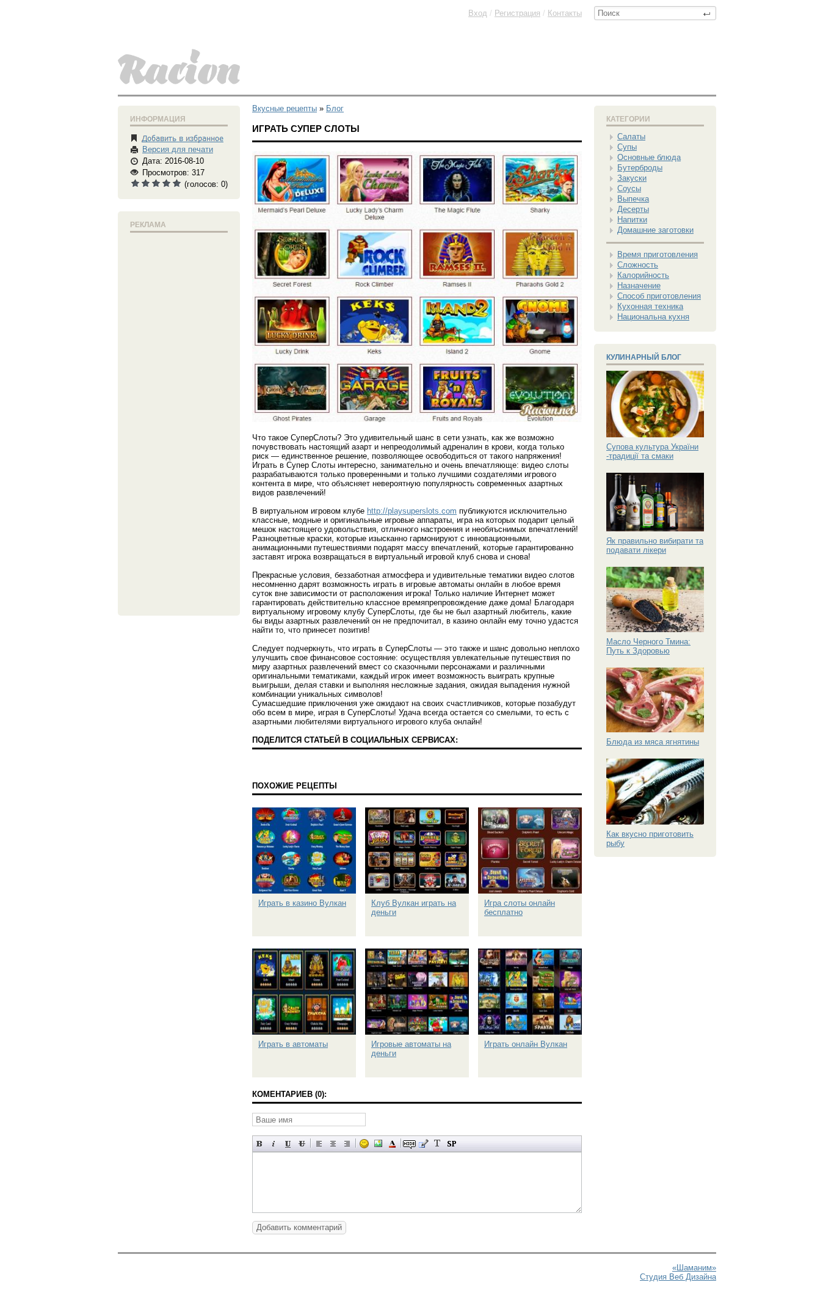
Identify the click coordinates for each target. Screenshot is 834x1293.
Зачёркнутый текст (302, 1143)
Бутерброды (639, 167)
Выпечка (633, 198)
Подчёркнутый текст (288, 1143)
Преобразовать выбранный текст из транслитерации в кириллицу (437, 1143)
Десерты (633, 209)
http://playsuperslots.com (412, 510)
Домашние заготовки (655, 230)
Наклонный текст (274, 1143)
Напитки (632, 219)
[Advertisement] (179, 421)
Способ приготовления (659, 295)
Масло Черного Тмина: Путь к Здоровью (648, 646)
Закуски (632, 178)
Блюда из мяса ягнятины (652, 741)
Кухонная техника (650, 306)
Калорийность (643, 275)
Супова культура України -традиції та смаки (652, 451)
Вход (477, 13)
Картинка (378, 1143)
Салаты (631, 136)
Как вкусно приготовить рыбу (650, 838)
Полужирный (260, 1143)
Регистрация (517, 13)
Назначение (639, 285)
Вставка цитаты (423, 1143)
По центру (333, 1143)
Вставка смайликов (364, 1143)
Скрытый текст (409, 1143)
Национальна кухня (653, 316)
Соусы (629, 188)
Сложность (637, 264)
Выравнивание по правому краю (347, 1143)
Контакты (565, 13)
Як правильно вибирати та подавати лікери (654, 545)
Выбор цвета (392, 1143)
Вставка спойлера (451, 1143)
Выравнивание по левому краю (319, 1143)
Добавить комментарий (299, 1227)
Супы (627, 146)
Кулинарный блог (643, 357)
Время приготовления (657, 254)
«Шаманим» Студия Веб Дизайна (678, 1272)
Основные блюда (649, 157)
